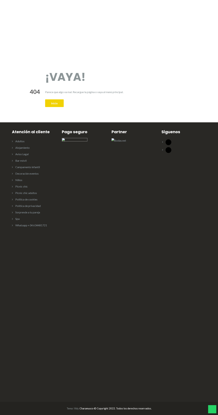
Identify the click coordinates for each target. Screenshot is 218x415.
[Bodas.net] (119, 140)
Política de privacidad (28, 205)
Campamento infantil (27, 167)
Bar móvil (168, 10)
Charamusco (40, 10)
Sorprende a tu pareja (27, 212)
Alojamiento (147, 10)
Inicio (54, 103)
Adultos (125, 10)
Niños (106, 10)
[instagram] (168, 149)
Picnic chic (21, 186)
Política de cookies (26, 199)
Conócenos (89, 10)
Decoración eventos (193, 10)
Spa (17, 218)
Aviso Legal (22, 154)
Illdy (76, 408)
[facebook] (168, 141)
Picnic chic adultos (26, 192)
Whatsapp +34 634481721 (31, 225)
